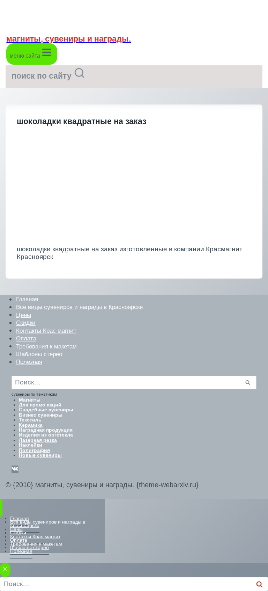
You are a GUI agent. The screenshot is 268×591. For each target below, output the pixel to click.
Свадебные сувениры (46, 409)
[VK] (15, 469)
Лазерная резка (38, 440)
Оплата (26, 338)
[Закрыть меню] (1, 507)
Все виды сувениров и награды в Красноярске (79, 307)
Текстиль (30, 420)
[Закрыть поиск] (5, 570)
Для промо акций (40, 405)
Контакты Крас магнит (46, 330)
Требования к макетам (46, 346)
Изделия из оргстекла (46, 435)
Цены (23, 314)
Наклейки (30, 445)
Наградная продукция (46, 430)
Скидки (26, 322)
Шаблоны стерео (39, 354)
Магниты (29, 400)
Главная (27, 299)
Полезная (29, 362)
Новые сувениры (40, 455)
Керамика (31, 425)
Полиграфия (34, 450)
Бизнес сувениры (40, 415)
